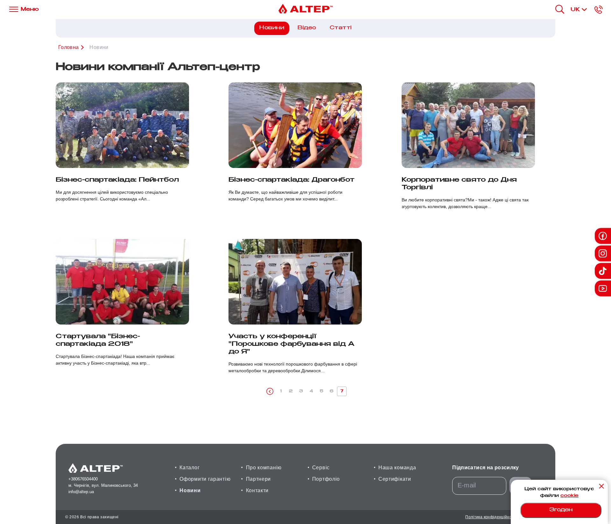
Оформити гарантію (204, 479)
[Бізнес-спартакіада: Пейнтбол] (122, 125)
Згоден (560, 510)
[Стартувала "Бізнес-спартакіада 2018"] (122, 282)
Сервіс (321, 467)
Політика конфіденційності (491, 517)
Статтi (341, 28)
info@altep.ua (81, 491)
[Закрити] (601, 486)
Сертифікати (394, 479)
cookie (569, 496)
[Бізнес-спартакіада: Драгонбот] (295, 125)
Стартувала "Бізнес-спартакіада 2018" (98, 340)
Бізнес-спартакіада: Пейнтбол (117, 180)
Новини (189, 490)
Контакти (257, 490)
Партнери (258, 479)
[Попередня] (269, 391)
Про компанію (264, 467)
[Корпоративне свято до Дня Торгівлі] (468, 125)
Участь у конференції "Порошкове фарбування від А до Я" (291, 344)
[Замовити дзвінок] (598, 9)
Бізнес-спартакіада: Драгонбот (291, 180)
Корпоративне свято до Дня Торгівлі (459, 184)
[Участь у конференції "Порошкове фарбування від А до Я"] (295, 282)
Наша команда (397, 467)
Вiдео (307, 28)
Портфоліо (326, 479)
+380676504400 (83, 479)
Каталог (189, 467)
